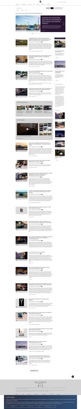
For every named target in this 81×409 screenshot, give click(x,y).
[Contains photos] (16, 46)
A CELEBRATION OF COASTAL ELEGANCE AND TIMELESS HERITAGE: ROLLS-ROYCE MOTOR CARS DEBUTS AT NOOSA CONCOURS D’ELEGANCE (40, 39)
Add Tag (48, 8)
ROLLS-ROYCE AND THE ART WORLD (37, 252)
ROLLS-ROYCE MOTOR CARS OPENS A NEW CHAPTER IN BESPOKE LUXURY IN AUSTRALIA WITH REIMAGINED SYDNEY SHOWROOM (40, 174)
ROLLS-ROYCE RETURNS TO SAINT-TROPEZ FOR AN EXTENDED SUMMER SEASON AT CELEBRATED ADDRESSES (40, 56)
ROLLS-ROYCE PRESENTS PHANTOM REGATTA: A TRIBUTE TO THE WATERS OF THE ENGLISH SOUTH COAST (40, 144)
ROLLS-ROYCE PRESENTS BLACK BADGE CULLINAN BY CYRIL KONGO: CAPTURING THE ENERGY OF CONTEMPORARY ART (40, 238)
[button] (27, 129)
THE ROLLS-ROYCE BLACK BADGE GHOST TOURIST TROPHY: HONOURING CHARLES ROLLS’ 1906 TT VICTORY (40, 191)
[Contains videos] (18, 229)
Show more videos (20, 138)
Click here (57, 57)
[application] (27, 129)
